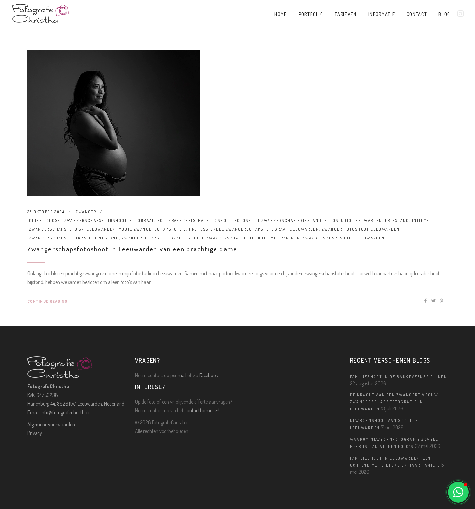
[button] (458, 492)
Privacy (34, 433)
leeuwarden (101, 229)
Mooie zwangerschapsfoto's (152, 229)
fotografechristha (180, 220)
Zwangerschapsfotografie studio (163, 238)
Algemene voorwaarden (51, 424)
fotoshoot (219, 220)
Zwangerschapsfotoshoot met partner (253, 238)
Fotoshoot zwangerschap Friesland (278, 220)
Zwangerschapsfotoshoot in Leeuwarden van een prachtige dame (132, 248)
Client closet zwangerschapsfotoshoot (78, 220)
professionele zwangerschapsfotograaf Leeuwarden (254, 229)
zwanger (86, 211)
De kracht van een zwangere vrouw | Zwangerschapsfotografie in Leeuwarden (396, 401)
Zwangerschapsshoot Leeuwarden (343, 238)
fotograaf (142, 220)
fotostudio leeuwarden (353, 220)
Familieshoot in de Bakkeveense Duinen (398, 376)
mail (182, 375)
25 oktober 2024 (46, 211)
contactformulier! (202, 410)
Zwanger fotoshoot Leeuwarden (361, 229)
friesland (397, 220)
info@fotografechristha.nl (66, 412)
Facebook (208, 375)
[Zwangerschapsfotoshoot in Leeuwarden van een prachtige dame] (113, 123)
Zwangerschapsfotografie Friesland (74, 238)
